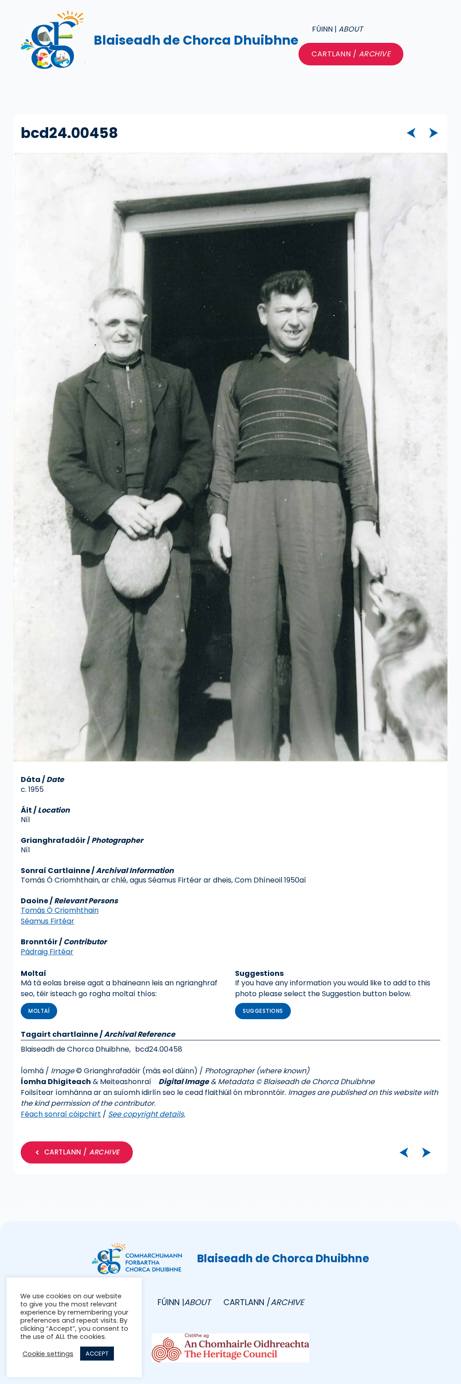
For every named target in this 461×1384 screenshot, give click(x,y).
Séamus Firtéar (47, 921)
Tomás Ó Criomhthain (60, 910)
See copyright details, (146, 1114)
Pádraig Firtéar (47, 952)
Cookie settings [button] (48, 1354)
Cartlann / (351, 54)
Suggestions (263, 1011)
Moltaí (39, 1011)
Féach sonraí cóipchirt (61, 1114)
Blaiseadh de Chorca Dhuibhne (196, 40)
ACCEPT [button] (97, 1353)
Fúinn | (337, 29)
